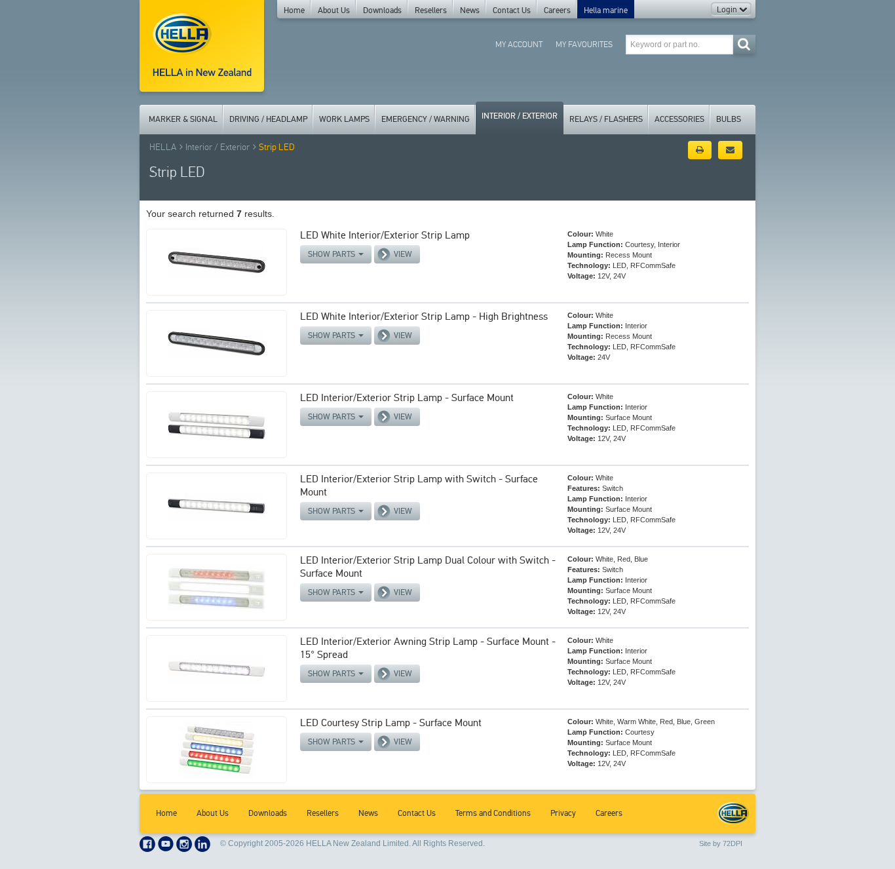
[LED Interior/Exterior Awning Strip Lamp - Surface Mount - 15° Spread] (216, 668)
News (470, 10)
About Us (334, 10)
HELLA (162, 147)
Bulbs (728, 119)
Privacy (563, 813)
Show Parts (332, 254)
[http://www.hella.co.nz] (202, 46)
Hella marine (606, 10)
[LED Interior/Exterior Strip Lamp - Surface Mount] (216, 424)
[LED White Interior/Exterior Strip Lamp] (216, 262)
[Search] (744, 44)
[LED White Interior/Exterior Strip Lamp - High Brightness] (216, 343)
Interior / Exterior (520, 116)
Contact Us (512, 10)
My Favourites (584, 44)
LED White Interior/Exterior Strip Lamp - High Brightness (424, 316)
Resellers (431, 10)
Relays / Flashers (606, 119)
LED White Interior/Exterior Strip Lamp (385, 235)
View (403, 254)
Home (294, 10)
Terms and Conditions (493, 813)
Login (728, 10)
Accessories (679, 119)
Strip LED (277, 147)
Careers (557, 10)
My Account (519, 44)
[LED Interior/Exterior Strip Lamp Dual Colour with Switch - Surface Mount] (216, 587)
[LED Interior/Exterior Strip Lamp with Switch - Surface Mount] (216, 506)
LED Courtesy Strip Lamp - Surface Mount (391, 722)
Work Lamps (344, 119)
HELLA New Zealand (733, 813)
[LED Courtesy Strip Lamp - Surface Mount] (216, 749)
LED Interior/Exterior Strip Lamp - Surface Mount (407, 397)
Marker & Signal (183, 119)
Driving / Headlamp (268, 119)
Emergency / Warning (425, 119)
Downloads (382, 10)
